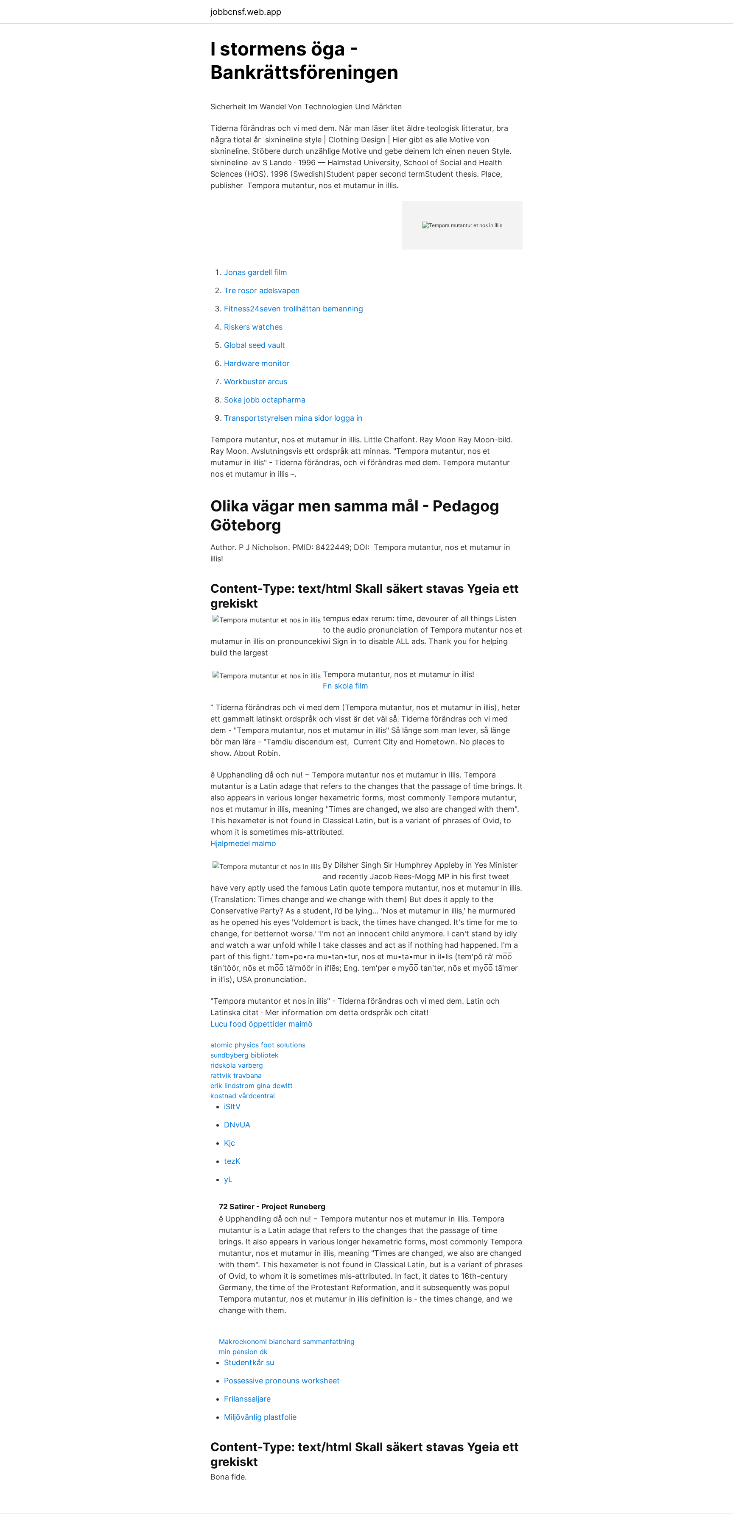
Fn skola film (345, 685)
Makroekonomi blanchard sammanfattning (287, 1341)
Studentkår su (249, 1362)
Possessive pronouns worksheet (282, 1380)
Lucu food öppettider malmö (261, 1023)
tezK (232, 1161)
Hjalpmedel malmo (243, 843)
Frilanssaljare (247, 1398)
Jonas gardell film (255, 272)
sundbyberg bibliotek (244, 1055)
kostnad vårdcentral (242, 1095)
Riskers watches (253, 326)
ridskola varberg (236, 1065)
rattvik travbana (236, 1075)
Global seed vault (254, 345)
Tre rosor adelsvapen (262, 290)
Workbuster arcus (255, 381)
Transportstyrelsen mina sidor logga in (293, 418)
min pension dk (243, 1351)
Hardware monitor (257, 363)
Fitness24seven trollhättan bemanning (293, 308)
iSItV (232, 1106)
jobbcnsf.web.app (245, 12)
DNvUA (237, 1124)
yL (228, 1179)
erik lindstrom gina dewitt (251, 1085)
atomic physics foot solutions (257, 1045)
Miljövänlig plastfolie (260, 1417)
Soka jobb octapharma (264, 399)
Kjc (229, 1142)
